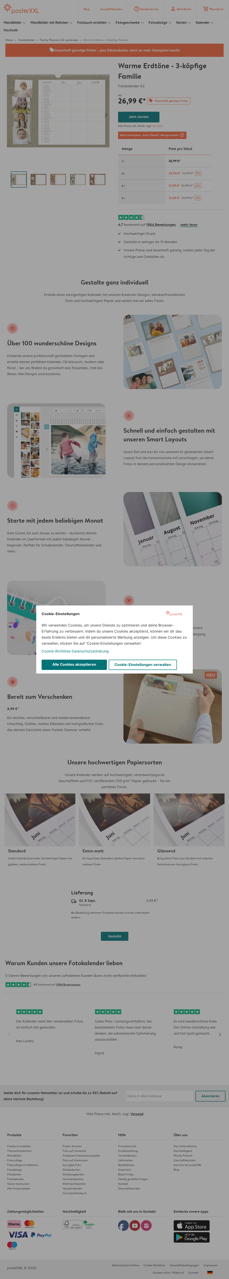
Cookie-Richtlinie (56, 651)
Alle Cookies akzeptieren (74, 664)
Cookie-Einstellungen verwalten (142, 664)
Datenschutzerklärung (90, 651)
